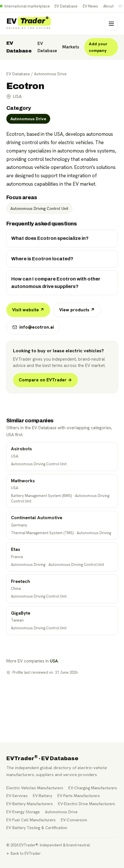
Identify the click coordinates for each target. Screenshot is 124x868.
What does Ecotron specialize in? (50, 238)
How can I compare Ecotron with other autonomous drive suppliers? (55, 282)
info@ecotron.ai (36, 327)
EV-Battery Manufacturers (29, 803)
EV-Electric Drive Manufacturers (86, 803)
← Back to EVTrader (23, 853)
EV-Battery (42, 795)
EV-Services (17, 795)
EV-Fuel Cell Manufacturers (31, 819)
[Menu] (111, 23)
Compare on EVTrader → (45, 380)
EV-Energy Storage (23, 811)
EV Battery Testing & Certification (36, 827)
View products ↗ (77, 310)
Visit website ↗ (28, 310)
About (108, 6)
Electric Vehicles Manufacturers (34, 787)
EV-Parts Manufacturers (78, 795)
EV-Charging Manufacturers (92, 787)
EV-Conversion (74, 819)
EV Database (66, 6)
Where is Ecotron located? (42, 258)
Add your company (98, 47)
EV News (90, 6)
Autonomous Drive (50, 73)
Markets (70, 47)
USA (54, 661)
